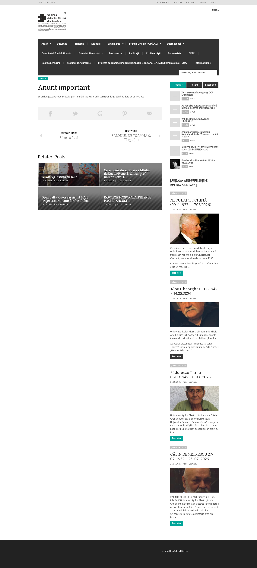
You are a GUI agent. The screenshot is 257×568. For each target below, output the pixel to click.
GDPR (192, 53)
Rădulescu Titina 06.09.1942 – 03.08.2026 (190, 374)
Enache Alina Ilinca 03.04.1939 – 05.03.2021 (198, 161)
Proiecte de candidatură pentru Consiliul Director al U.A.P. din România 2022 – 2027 (142, 63)
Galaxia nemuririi (51, 63)
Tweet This (75, 113)
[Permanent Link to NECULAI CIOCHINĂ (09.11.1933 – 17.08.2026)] (194, 229)
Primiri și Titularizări (87, 54)
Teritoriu (79, 43)
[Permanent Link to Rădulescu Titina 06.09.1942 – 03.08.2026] (194, 398)
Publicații (134, 53)
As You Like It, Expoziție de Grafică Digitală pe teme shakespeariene (199, 106)
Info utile (189, 2)
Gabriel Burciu (180, 551)
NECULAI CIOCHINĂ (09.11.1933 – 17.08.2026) (190, 202)
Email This (149, 113)
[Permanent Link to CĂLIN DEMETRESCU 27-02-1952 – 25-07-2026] (194, 480)
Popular (178, 84)
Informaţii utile (203, 63)
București (62, 43)
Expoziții (95, 43)
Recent (194, 84)
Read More (176, 273)
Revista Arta (115, 53)
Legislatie (177, 2)
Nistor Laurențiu (190, 210)
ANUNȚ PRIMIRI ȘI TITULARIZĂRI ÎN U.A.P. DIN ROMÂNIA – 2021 (200, 148)
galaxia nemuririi (178, 193)
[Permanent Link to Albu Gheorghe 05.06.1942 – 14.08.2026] (194, 314)
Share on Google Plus (99, 113)
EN (213, 9)
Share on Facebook (50, 113)
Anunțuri (42, 79)
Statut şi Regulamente (79, 63)
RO (217, 9)
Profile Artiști (153, 53)
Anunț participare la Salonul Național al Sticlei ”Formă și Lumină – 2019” (200, 134)
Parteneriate (174, 53)
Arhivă (203, 2)
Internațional (172, 44)
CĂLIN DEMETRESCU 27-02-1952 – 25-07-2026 (192, 456)
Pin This (124, 113)
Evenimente (112, 44)
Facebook (210, 84)
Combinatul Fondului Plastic (56, 53)
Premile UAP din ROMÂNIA (141, 44)
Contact (213, 2)
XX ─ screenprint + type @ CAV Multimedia (197, 93)
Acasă (43, 44)
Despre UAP (160, 2)
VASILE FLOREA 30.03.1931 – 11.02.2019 (196, 120)
